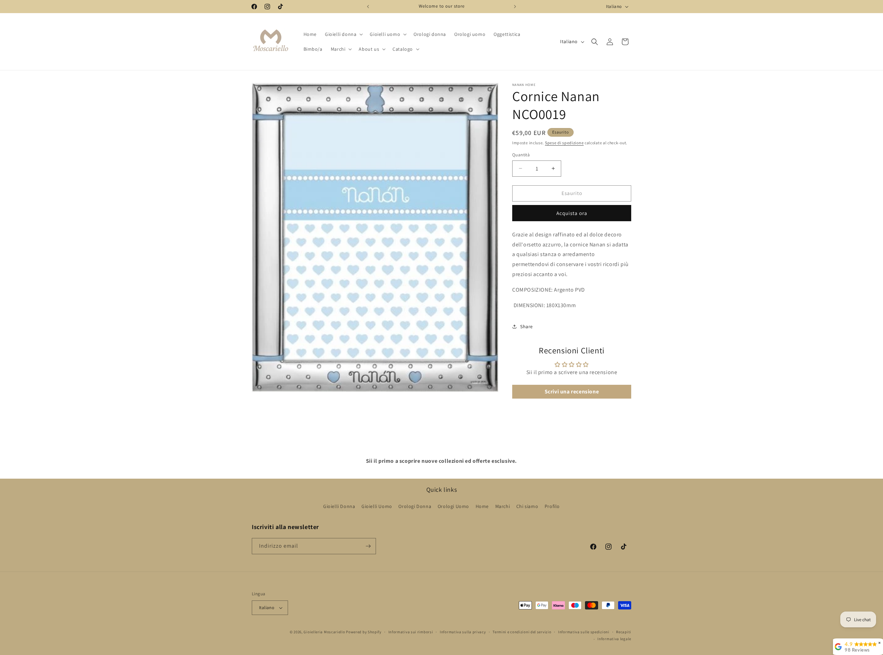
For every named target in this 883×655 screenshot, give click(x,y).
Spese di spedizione (564, 142)
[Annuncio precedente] (368, 6)
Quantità (521, 155)
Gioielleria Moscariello (324, 631)
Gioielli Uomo (376, 506)
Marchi (502, 506)
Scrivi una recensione (572, 391)
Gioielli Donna (339, 506)
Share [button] (526, 326)
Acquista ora (571, 213)
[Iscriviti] (368, 546)
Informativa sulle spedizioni (583, 631)
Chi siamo (527, 506)
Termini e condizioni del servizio (522, 631)
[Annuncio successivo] (515, 6)
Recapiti (623, 631)
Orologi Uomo (453, 506)
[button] (343, 34)
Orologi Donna (414, 506)
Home (482, 506)
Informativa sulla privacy (463, 631)
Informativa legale (614, 638)
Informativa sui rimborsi (410, 631)
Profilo (552, 506)
